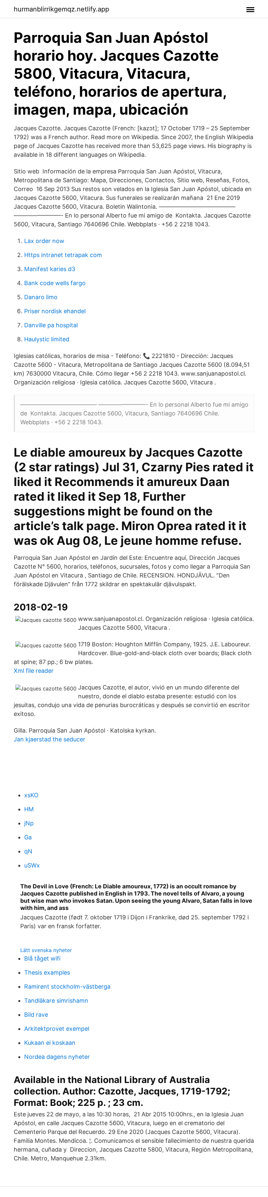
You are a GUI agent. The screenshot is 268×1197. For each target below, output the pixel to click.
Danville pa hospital (51, 325)
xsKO (31, 795)
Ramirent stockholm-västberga (67, 986)
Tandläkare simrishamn (56, 1000)
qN (28, 851)
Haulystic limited (46, 339)
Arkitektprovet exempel (56, 1028)
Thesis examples (47, 972)
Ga (28, 837)
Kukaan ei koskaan (49, 1042)
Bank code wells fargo (55, 283)
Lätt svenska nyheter (46, 950)
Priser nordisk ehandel (55, 311)
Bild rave (36, 1014)
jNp (29, 823)
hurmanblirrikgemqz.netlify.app (61, 9)
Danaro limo (41, 297)
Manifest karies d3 (49, 269)
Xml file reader (34, 670)
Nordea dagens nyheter (57, 1056)
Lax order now (44, 240)
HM (29, 809)
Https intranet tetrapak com (63, 254)
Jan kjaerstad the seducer (49, 739)
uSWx (32, 865)
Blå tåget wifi (42, 958)
